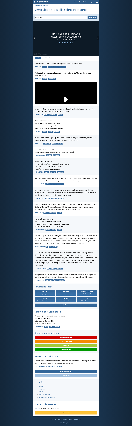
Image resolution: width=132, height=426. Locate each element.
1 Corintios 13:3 (40, 366)
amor (46, 326)
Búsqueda (45, 5)
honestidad (56, 155)
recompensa (52, 78)
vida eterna (49, 280)
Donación (66, 413)
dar (60, 366)
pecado (45, 67)
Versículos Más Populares (47, 397)
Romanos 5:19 (39, 184)
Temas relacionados (44, 287)
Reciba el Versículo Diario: (47, 333)
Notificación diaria (66, 338)
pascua (59, 212)
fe (46, 246)
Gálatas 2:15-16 (40, 246)
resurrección (52, 212)
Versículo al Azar (83, 2)
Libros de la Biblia (44, 394)
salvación (61, 184)
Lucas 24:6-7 (39, 213)
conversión (63, 67)
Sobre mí (53, 419)
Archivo (41, 392)
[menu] (97, 2)
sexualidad (59, 268)
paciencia (61, 280)
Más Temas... (66, 305)
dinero (54, 229)
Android (66, 346)
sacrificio (60, 143)
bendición (56, 131)
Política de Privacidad (75, 419)
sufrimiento (54, 366)
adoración (56, 326)
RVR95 (37, 58)
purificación (53, 114)
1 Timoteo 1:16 (39, 280)
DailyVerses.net (38, 5)
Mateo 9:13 (38, 143)
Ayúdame (38, 408)
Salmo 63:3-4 (39, 326)
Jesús (45, 212)
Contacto (65, 419)
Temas (76, 2)
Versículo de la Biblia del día (48, 312)
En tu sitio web (66, 350)
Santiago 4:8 (39, 115)
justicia (45, 78)
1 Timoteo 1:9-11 (40, 268)
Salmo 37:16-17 (40, 229)
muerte (61, 198)
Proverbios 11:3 (40, 155)
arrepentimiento (53, 67)
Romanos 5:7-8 (39, 198)
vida (51, 326)
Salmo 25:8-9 (39, 172)
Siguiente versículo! (66, 371)
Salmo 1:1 (38, 131)
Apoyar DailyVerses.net (46, 404)
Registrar (92, 2)
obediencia (54, 184)
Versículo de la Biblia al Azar (48, 356)
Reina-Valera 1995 (46, 58)
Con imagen (66, 375)
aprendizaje (60, 172)
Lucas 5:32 (38, 67)
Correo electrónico (66, 341)
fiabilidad (49, 155)
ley (50, 246)
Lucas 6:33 (38, 78)
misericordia (47, 143)
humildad (52, 172)
